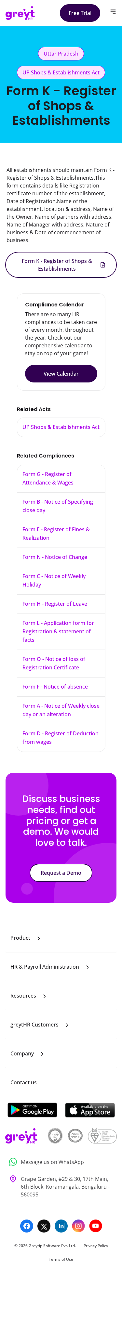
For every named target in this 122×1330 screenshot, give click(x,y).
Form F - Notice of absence (55, 686)
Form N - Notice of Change (54, 557)
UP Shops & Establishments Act (61, 427)
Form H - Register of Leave (54, 603)
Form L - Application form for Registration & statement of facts (58, 631)
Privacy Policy (96, 1245)
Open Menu (113, 12)
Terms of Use (61, 1259)
